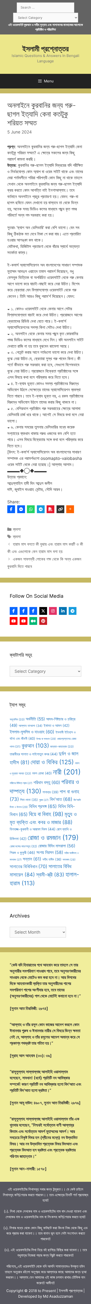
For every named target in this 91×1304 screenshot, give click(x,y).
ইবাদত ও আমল (56, 725)
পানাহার (50, 792)
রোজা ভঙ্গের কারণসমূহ (23, 846)
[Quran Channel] (23, 621)
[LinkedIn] (63, 611)
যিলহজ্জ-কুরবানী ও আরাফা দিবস (32, 829)
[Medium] (33, 621)
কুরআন (35, 745)
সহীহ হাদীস (51, 859)
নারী (67, 772)
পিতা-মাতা (29, 800)
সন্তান (32, 859)
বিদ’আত (61, 799)
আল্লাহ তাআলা (30, 726)
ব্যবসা (17, 529)
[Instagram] (53, 611)
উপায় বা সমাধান (46, 738)
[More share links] (70, 509)
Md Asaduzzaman (58, 1296)
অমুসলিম (17, 719)
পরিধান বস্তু (46, 782)
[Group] (33, 611)
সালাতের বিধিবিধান (28, 866)
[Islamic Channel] (13, 621)
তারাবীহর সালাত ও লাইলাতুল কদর (34, 754)
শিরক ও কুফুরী (22, 852)
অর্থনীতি (35, 718)
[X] (43, 611)
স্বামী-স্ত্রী (50, 875)
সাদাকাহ (69, 859)
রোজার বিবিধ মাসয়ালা (56, 845)
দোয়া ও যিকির (52, 762)
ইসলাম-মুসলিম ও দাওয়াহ (32, 731)
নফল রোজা (42, 773)
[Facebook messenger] (21, 509)
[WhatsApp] (31, 509)
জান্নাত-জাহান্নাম (62, 746)
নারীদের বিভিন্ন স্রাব (21, 783)
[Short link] (60, 509)
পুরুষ (44, 800)
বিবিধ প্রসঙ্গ (43, 806)
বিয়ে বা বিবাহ (46, 814)
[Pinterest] (43, 621)
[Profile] (13, 611)
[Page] (23, 611)
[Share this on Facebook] (11, 509)
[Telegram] (41, 509)
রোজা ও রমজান (53, 837)
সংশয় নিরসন (49, 852)
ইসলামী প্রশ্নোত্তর (45, 48)
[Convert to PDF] (50, 509)
